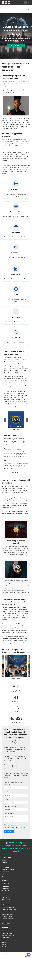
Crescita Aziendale (7, 912)
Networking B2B (6, 899)
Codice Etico (5, 876)
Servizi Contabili (6, 895)
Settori (3, 865)
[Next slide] (27, 420)
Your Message (8, 813)
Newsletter (5, 942)
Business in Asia (6, 937)
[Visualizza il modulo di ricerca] (29, 2)
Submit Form (9, 831)
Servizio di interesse (10, 806)
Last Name (7, 792)
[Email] (9, 2)
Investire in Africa (6, 940)
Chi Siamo (4, 860)
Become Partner (6, 874)
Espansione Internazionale (9, 909)
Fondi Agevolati (6, 884)
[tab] (13, 429)
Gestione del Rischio (7, 921)
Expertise (4, 862)
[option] (28, 956)
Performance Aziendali (8, 918)
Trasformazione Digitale (8, 907)
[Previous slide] (5, 420)
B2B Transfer (5, 897)
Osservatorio (5, 931)
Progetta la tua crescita (16, 45)
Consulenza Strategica (8, 923)
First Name (7, 784)
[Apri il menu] (28, 9)
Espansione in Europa (7, 933)
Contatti (4, 946)
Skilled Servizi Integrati (8, 869)
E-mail (6, 799)
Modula (4, 944)
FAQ (22, 956)
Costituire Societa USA (8, 935)
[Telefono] (3, 2)
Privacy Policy (21, 827)
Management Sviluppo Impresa (16, 666)
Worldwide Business (7, 871)
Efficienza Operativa (7, 916)
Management (5, 888)
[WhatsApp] (6, 2)
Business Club (5, 867)
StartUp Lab (5, 893)
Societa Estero (5, 886)
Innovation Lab (5, 890)
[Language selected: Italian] (28, 956)
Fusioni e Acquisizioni (7, 914)
